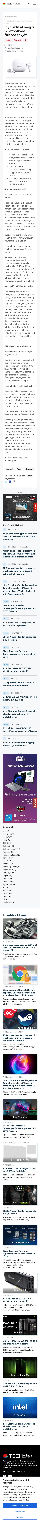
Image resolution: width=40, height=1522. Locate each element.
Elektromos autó (10, 849)
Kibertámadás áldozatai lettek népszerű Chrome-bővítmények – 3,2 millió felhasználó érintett (20, 553)
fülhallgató (29, 469)
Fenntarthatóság (10, 855)
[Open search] (29, 4)
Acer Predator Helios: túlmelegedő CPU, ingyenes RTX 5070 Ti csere (19, 608)
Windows (6, 902)
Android (6, 834)
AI (3, 831)
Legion (5, 876)
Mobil (5, 879)
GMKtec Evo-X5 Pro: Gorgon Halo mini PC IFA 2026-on (20, 1385)
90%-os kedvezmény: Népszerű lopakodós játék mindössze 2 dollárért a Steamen (19, 571)
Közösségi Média (10, 867)
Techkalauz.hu (17, 48)
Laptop (6, 873)
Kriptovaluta (8, 870)
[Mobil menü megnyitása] (34, 4)
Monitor (6, 882)
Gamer (6, 601)
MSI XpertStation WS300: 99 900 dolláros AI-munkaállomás (20, 1342)
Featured (17, 40)
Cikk (5, 581)
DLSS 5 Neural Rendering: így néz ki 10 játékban (19, 1212)
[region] (20, 1499)
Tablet (5, 893)
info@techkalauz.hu (18, 1471)
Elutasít (20, 1517)
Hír (25, 40)
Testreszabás (20, 1511)
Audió (8, 40)
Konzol (5, 864)
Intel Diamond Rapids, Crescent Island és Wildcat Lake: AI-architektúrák (19, 714)
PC (4, 887)
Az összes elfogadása (20, 1505)
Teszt (5, 896)
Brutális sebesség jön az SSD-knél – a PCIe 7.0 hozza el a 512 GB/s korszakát (20, 536)
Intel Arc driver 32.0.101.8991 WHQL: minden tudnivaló (17, 1300)
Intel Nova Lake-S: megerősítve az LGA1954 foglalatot (19, 1169)
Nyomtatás (7, 885)
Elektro (6, 619)
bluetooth (9, 469)
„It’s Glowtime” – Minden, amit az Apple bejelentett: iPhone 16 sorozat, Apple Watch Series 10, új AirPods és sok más (20, 1084)
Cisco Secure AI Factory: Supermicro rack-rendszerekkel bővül (19, 654)
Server (5, 890)
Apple (5, 837)
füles (19, 469)
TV (4, 899)
